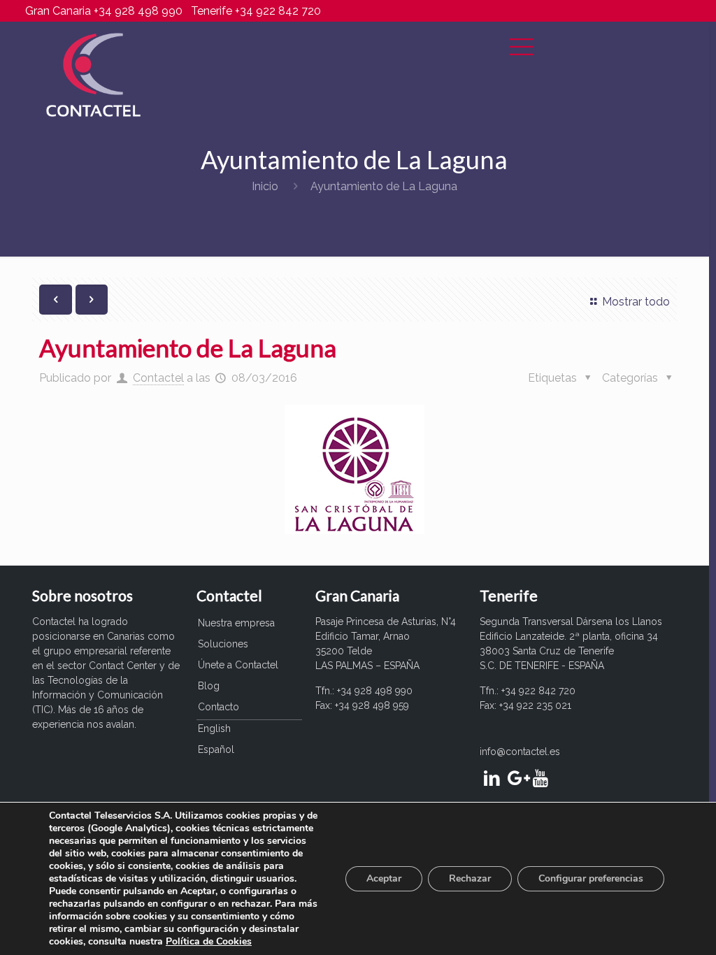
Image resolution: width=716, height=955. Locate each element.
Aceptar (383, 878)
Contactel (158, 378)
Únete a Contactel (238, 664)
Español (216, 749)
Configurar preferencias (590, 878)
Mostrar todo (635, 301)
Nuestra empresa (236, 623)
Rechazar (470, 878)
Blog (209, 685)
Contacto (218, 706)
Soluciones (223, 643)
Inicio (265, 186)
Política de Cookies (209, 941)
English (214, 728)
